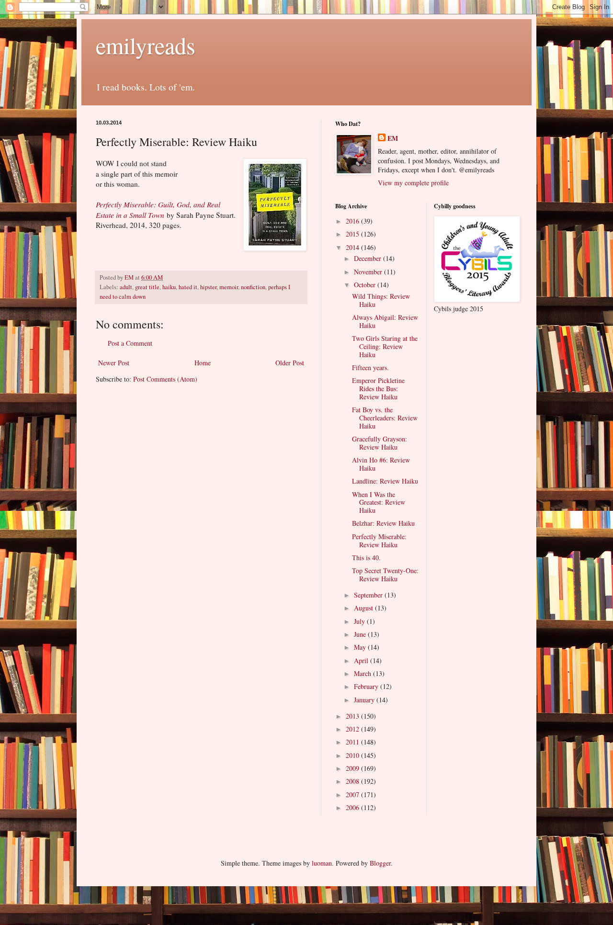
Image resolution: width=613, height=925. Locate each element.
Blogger (380, 863)
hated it (188, 287)
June (361, 634)
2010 (353, 755)
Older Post (289, 362)
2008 (353, 781)
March (363, 673)
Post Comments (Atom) (165, 379)
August (364, 607)
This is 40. (366, 557)
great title (147, 287)
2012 (353, 728)
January (365, 699)
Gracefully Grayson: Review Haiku (379, 442)
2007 (353, 794)
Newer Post (113, 362)
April (362, 660)
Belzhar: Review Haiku (383, 523)
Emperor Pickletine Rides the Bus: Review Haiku (378, 388)
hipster (208, 287)
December (368, 258)
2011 (353, 741)
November (369, 271)
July (360, 621)
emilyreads (145, 45)
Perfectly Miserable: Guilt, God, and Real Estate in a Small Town (158, 210)
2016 (353, 221)
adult (126, 287)
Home (202, 362)
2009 (353, 768)
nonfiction (253, 287)
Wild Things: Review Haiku (381, 300)
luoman (322, 863)
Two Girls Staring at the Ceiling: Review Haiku (385, 346)
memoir (228, 287)
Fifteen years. (370, 367)
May (361, 647)
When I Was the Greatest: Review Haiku (378, 502)
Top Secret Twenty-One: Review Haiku (385, 574)
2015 (353, 233)
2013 (353, 716)
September (369, 594)
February (367, 686)
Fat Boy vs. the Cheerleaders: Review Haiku (385, 417)
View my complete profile (413, 182)
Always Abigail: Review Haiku (385, 321)
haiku (169, 287)
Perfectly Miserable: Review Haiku (379, 540)
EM (392, 138)
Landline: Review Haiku (385, 480)
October (365, 284)
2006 (353, 807)
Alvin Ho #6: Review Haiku (381, 464)
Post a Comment (130, 343)
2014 (353, 247)
